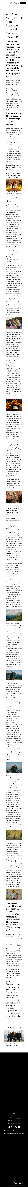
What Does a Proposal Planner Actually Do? (12, 1044)
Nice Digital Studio (20, 1133)
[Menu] (2, 3)
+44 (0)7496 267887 (16, 1120)
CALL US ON (10, 1118)
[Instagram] (12, 1127)
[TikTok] (9, 1127)
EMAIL (8, 1123)
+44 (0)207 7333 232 (16, 1118)
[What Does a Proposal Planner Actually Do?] (14, 1036)
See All (20, 1027)
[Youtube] (18, 1127)
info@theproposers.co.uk (15, 1123)
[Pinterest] (15, 1127)
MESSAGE (10, 1120)
